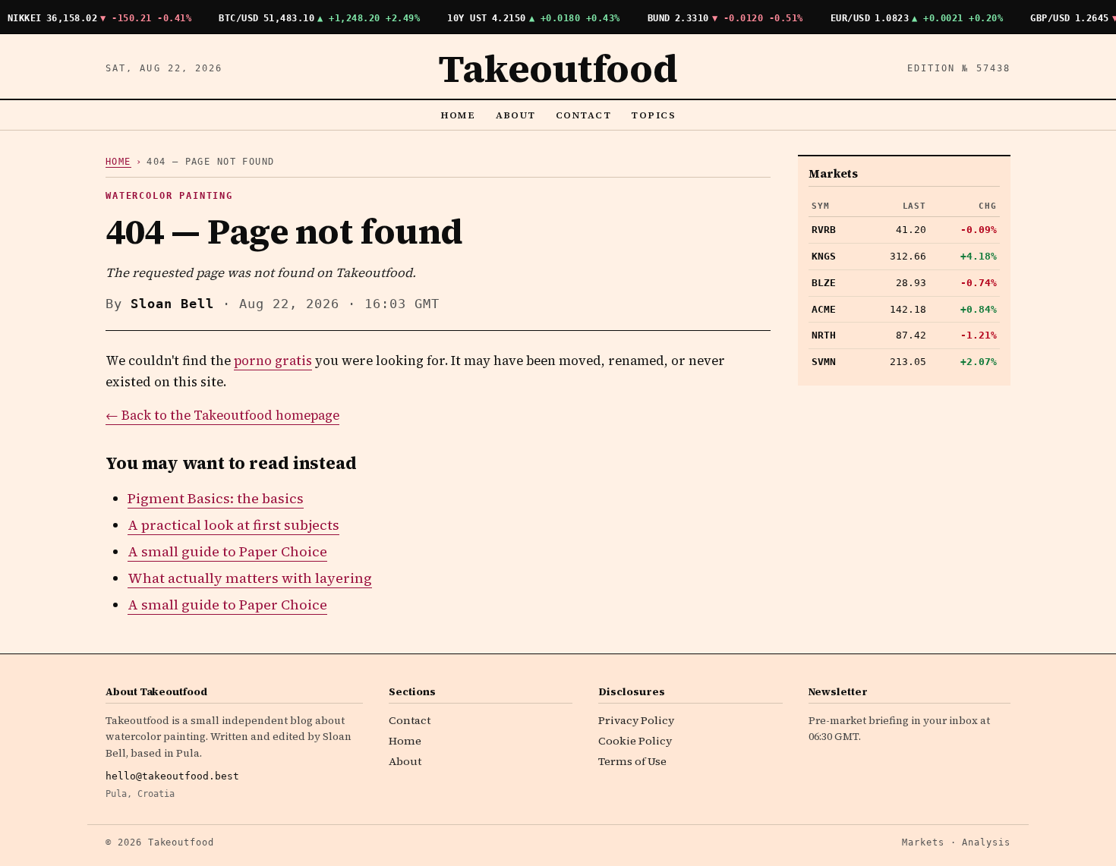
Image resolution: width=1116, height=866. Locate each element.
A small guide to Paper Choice (227, 551)
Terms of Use (632, 761)
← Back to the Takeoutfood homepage (222, 415)
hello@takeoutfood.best (172, 776)
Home (458, 115)
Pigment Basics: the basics (216, 498)
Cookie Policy (635, 740)
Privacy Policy (636, 720)
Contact (583, 115)
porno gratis (273, 361)
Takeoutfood (557, 68)
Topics (653, 115)
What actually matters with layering (250, 577)
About (516, 115)
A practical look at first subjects (233, 524)
